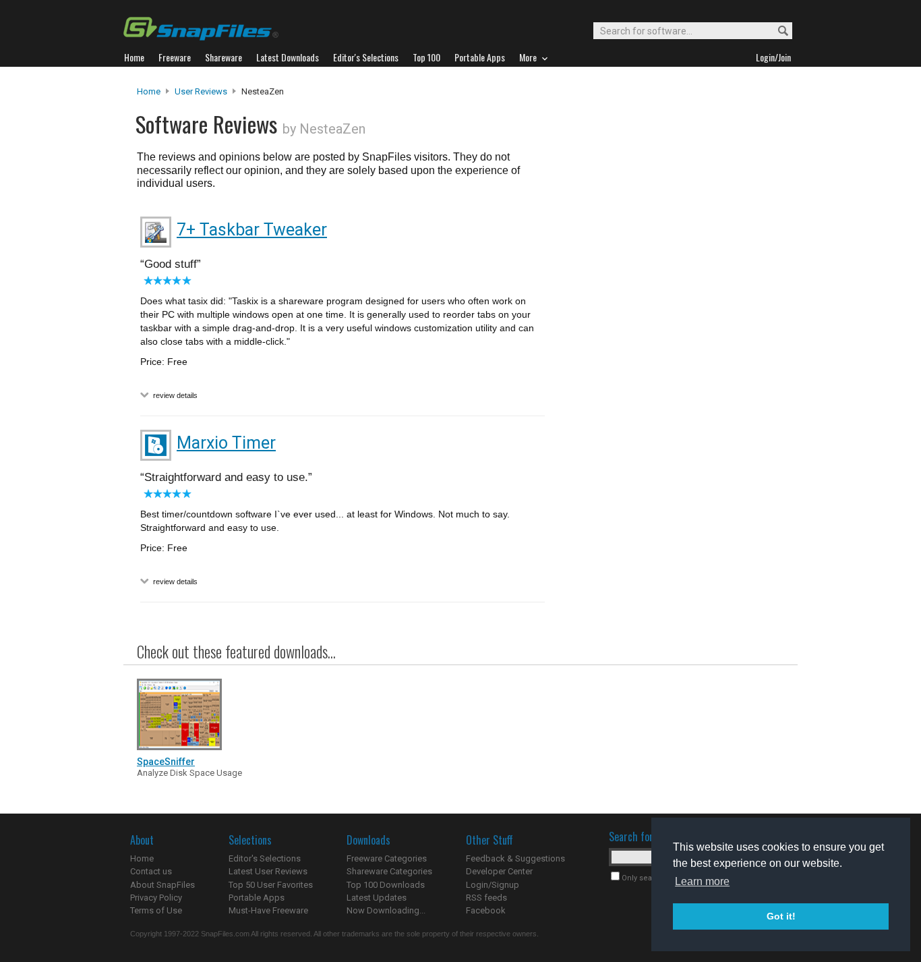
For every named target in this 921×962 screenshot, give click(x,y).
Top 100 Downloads (386, 885)
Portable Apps (257, 898)
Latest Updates (377, 898)
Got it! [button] (781, 916)
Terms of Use (156, 910)
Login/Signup (492, 885)
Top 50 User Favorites (271, 885)
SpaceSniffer (166, 761)
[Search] (777, 31)
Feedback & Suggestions (515, 858)
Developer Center (499, 871)
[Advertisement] (669, 359)
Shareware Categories (389, 871)
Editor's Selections (265, 858)
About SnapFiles (162, 885)
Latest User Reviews (268, 871)
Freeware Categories (387, 858)
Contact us (151, 871)
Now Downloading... (386, 910)
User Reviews (201, 91)
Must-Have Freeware (268, 910)
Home (148, 91)
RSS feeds (486, 898)
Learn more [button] (702, 881)
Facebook (486, 910)
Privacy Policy (156, 898)
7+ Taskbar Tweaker (252, 229)
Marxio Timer (226, 443)
